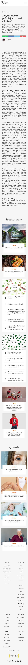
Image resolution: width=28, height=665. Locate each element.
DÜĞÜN (7, 584)
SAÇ (21, 566)
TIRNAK (21, 569)
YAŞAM (21, 585)
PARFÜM (21, 578)
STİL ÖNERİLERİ (7, 569)
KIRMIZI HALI (21, 626)
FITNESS (7, 623)
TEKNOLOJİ (21, 604)
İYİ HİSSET (4, 12)
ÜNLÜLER (7, 578)
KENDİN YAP (7, 581)
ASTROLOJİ (7, 626)
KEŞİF (21, 610)
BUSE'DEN (21, 631)
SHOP (21, 634)
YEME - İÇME (21, 595)
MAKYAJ (21, 572)
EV (21, 591)
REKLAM (21, 640)
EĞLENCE (21, 614)
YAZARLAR (21, 637)
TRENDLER (7, 575)
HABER (21, 607)
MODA (7, 563)
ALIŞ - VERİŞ (7, 566)
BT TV (7, 631)
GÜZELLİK (21, 563)
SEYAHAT (21, 588)
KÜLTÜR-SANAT (7, 646)
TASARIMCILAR (7, 572)
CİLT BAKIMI (21, 575)
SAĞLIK (9, 12)
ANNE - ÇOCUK (21, 598)
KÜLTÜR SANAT (21, 617)
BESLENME (7, 620)
